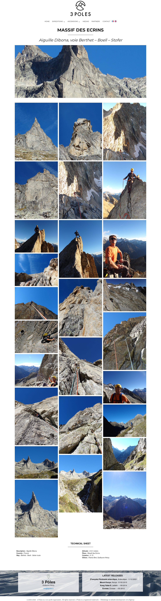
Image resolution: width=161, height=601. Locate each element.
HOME (47, 21)
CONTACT (106, 21)
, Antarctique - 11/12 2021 (113, 579)
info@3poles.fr (48, 588)
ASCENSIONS (73, 21)
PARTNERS (96, 21)
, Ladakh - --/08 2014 (113, 585)
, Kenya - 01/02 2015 (113, 582)
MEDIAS (86, 21)
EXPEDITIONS (57, 21)
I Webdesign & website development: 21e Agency (117, 600)
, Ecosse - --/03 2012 (113, 588)
